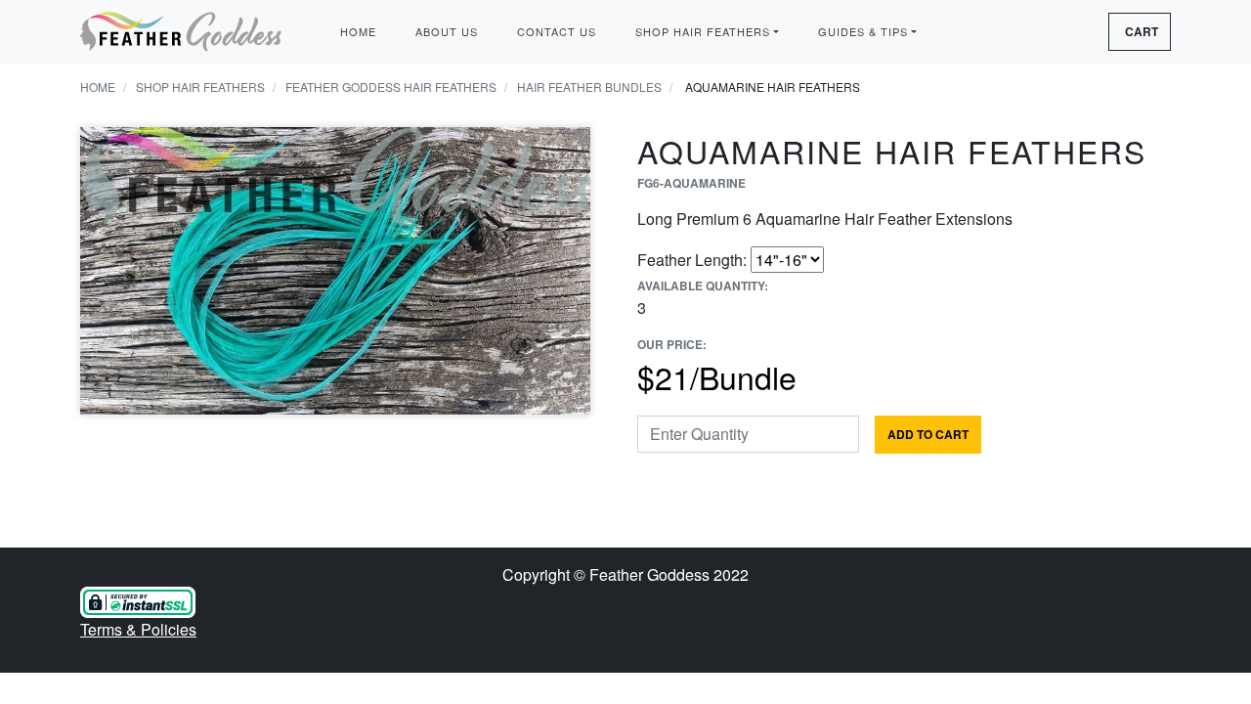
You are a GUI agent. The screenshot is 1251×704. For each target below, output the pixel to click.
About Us (446, 31)
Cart (1141, 31)
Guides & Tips (863, 31)
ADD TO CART (928, 434)
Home (358, 31)
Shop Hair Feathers (702, 31)
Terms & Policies (138, 629)
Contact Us (556, 31)
